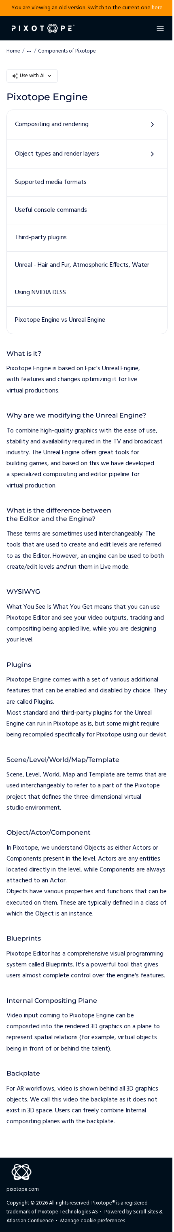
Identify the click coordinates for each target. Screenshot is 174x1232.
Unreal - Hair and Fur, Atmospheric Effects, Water (82, 265)
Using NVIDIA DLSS (40, 292)
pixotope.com (22, 1189)
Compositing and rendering (52, 124)
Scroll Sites (145, 1212)
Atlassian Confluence (30, 1221)
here (157, 8)
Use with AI (32, 76)
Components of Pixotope (67, 51)
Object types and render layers (57, 154)
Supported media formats (51, 182)
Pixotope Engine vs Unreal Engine (60, 320)
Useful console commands (51, 210)
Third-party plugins (41, 237)
